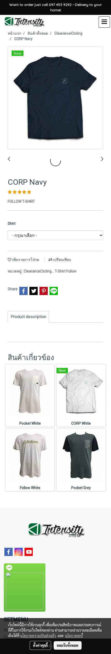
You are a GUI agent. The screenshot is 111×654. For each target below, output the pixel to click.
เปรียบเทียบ (61, 260)
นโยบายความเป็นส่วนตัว (38, 635)
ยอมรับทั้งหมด (67, 645)
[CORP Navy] (55, 98)
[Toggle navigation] (104, 22)
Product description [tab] (28, 316)
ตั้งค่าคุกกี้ (40, 645)
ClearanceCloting (38, 271)
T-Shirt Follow (66, 271)
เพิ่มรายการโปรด (25, 260)
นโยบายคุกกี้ (74, 635)
